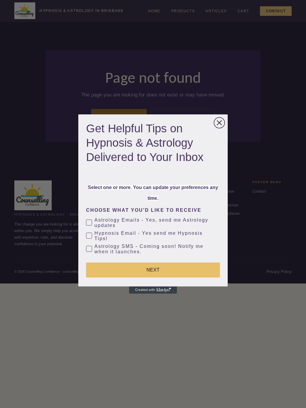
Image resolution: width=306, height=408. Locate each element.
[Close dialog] (219, 122)
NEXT (153, 269)
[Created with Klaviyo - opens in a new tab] (153, 290)
